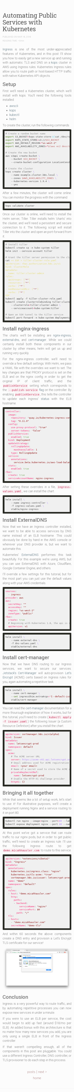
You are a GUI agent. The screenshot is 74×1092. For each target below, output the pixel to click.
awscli (13, 106)
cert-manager (37, 340)
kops (54, 62)
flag (26, 390)
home (37, 1078)
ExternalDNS (30, 555)
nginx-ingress (62, 335)
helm (12, 119)
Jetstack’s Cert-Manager (19, 673)
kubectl (14, 115)
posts (31, 1072)
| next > (41, 1072)
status (45, 399)
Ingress (8, 49)
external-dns (11, 340)
